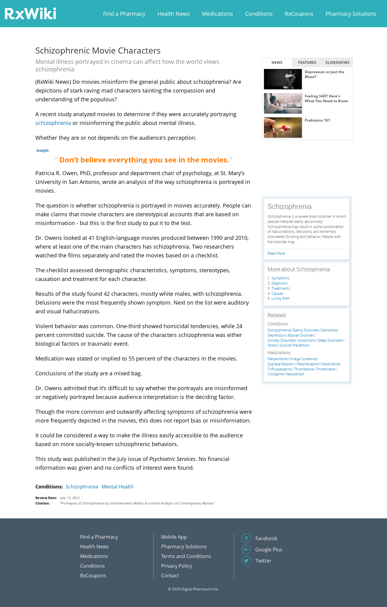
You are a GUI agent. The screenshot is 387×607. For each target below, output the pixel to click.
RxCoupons (299, 13)
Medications (217, 13)
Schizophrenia (82, 486)
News (277, 62)
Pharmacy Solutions (351, 13)
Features (307, 62)
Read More (276, 253)
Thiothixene (325, 369)
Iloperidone (330, 364)
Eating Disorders (306, 330)
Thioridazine (304, 369)
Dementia (329, 330)
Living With (281, 298)
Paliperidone (278, 359)
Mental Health (118, 486)
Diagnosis (280, 283)
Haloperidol (295, 374)
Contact (170, 575)
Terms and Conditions (186, 556)
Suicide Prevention (295, 345)
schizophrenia (53, 122)
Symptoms (280, 278)
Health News (174, 13)
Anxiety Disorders (282, 340)
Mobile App (174, 537)
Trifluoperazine (280, 369)
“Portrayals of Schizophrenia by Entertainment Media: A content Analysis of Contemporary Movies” (137, 503)
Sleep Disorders (330, 340)
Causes (277, 293)
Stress (273, 345)
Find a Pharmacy (124, 13)
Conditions (259, 13)
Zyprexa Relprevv (281, 364)
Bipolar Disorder (301, 335)
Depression (277, 335)
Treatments (281, 288)
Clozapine (276, 374)
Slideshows (338, 62)
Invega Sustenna (303, 359)
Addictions (307, 340)
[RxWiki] (30, 13)
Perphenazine (308, 364)
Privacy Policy (176, 566)
